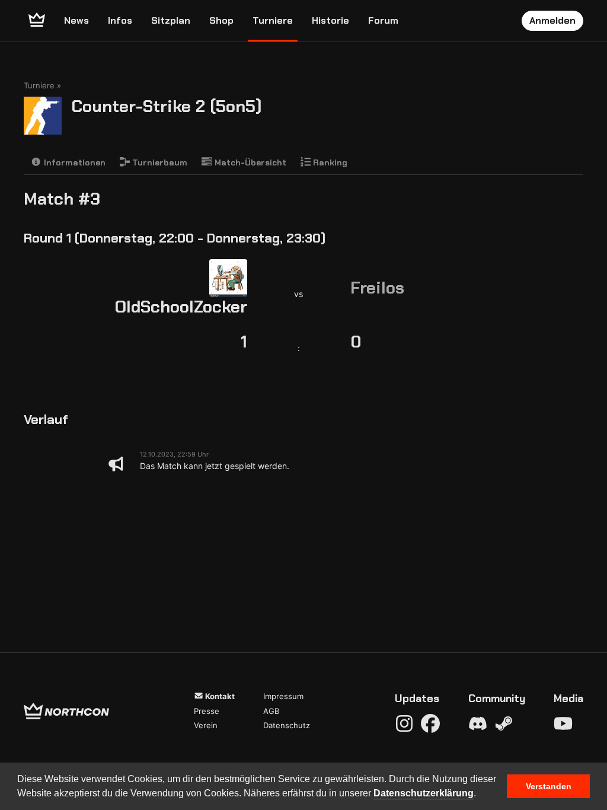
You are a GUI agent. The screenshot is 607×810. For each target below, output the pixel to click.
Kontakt (219, 696)
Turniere (273, 20)
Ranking (329, 162)
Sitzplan (170, 20)
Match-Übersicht (249, 162)
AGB (271, 711)
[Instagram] (404, 723)
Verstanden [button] (548, 786)
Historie (330, 20)
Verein (206, 725)
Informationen (73, 162)
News (76, 20)
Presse (206, 711)
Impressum (283, 696)
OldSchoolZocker (180, 307)
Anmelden (552, 20)
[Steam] (504, 723)
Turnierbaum (158, 162)
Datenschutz (286, 725)
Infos (120, 20)
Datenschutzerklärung (423, 793)
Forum (383, 20)
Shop (221, 20)
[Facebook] (430, 723)
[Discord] (478, 723)
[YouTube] (563, 723)
